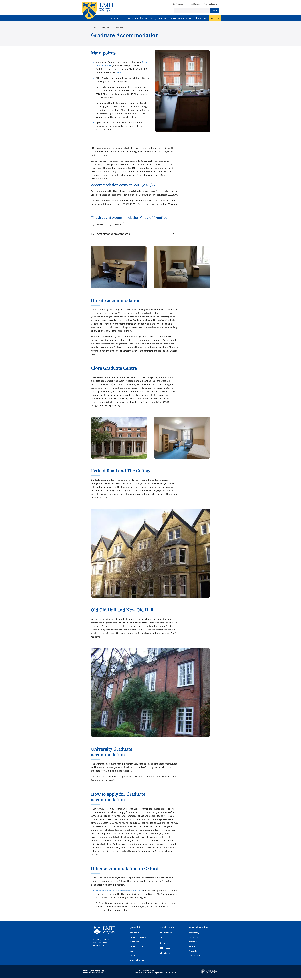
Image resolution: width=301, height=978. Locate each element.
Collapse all (117, 224)
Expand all (100, 224)
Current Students (178, 18)
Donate (215, 18)
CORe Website (194, 955)
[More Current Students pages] (190, 18)
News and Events (211, 4)
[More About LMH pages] (123, 18)
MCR (119, 72)
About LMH (114, 18)
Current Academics (138, 937)
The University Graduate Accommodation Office (119, 890)
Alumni (198, 18)
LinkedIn (167, 943)
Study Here (156, 18)
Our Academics (135, 18)
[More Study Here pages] (165, 18)
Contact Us (193, 937)
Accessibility (194, 932)
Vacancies (193, 942)
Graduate (119, 27)
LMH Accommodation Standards (110, 234)
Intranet (192, 946)
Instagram (168, 948)
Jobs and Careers (193, 4)
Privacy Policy (194, 951)
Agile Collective (148, 970)
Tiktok (167, 953)
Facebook (167, 932)
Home (93, 27)
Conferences (178, 4)
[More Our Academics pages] (146, 18)
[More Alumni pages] (205, 18)
